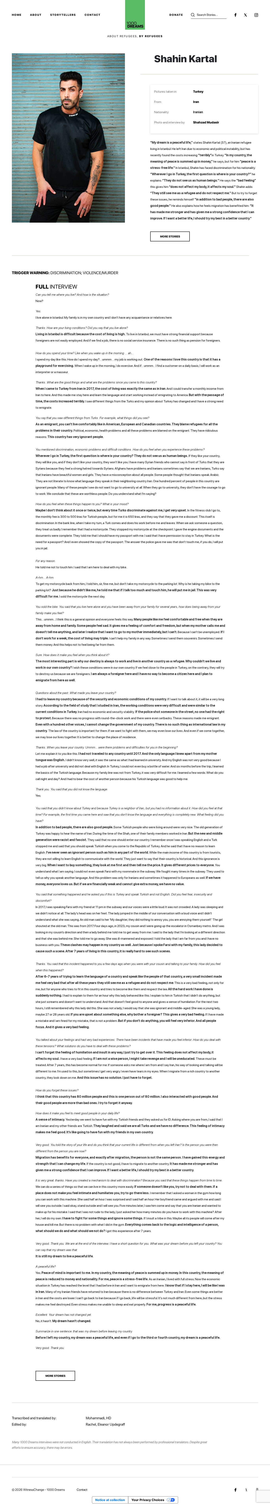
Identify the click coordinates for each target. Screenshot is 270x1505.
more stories (170, 236)
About (36, 14)
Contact (93, 14)
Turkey (198, 91)
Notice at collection (110, 1500)
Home (17, 14)
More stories (55, 1375)
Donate (176, 14)
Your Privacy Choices (147, 1500)
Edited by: (19, 1424)
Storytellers (63, 14)
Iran (196, 102)
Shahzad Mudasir (206, 122)
